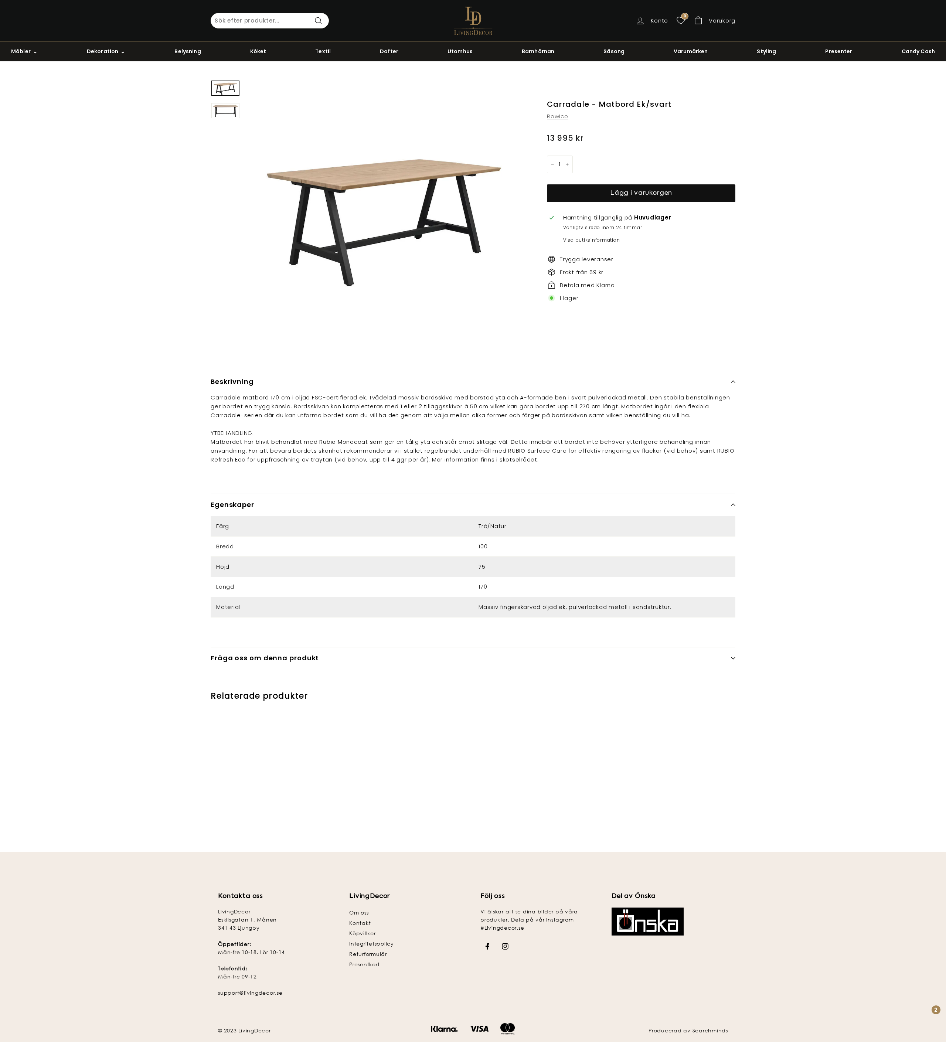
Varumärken (691, 51)
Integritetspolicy (371, 943)
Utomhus (460, 51)
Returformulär (368, 953)
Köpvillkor (362, 933)
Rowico (557, 116)
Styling (766, 51)
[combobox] (270, 20)
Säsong (614, 51)
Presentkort (364, 964)
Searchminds (710, 1030)
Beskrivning (232, 381)
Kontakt (360, 922)
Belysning (187, 51)
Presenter (838, 51)
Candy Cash (918, 51)
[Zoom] (384, 218)
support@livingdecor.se (250, 992)
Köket (258, 51)
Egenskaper (232, 504)
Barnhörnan (538, 51)
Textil (323, 51)
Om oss (359, 912)
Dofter (389, 51)
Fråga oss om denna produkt (265, 658)
